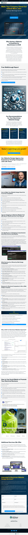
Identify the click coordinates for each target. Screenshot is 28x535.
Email (3, 499)
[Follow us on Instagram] (16, 530)
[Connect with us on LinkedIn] (13, 530)
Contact (21, 526)
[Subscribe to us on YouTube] (15, 530)
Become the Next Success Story (8, 168)
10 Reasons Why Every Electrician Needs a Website (8, 316)
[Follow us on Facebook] (11, 530)
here (3, 508)
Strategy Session (23, 2)
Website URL (4, 502)
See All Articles (14, 324)
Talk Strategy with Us (9, 511)
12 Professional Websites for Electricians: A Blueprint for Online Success (11, 318)
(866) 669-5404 (4, 0)
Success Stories (17, 2)
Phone (15, 499)
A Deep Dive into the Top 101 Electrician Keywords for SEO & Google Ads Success (12, 315)
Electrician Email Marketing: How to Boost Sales (8, 322)
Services (12, 2)
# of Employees (16, 502)
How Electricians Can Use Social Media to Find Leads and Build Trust (11, 321)
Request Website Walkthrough (8, 82)
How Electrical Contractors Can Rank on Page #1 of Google (9, 319)
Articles (20, 525)
